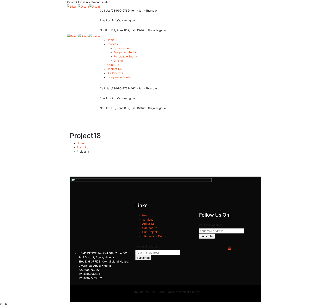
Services (147, 219)
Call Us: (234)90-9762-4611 (118, 10)
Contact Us (149, 228)
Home (80, 143)
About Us (148, 223)
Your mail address (147, 246)
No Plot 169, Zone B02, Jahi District (123, 30)
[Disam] (72, 6)
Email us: (105, 20)
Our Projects (150, 232)
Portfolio (82, 147)
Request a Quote (155, 236)
